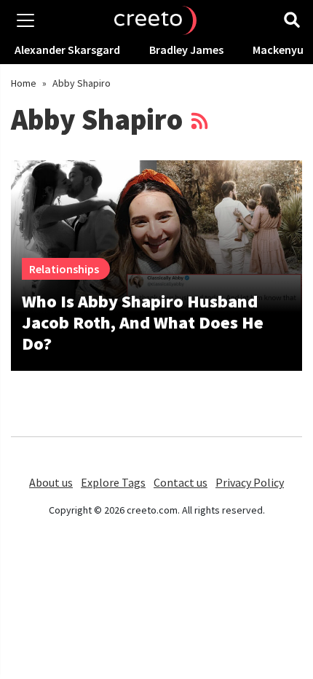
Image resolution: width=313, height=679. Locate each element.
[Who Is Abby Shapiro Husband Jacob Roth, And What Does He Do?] (156, 236)
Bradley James (186, 49)
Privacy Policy (249, 482)
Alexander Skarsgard (67, 49)
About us (51, 482)
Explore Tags (113, 482)
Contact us (180, 482)
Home (23, 83)
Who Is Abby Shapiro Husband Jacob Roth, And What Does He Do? (143, 322)
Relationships (64, 269)
